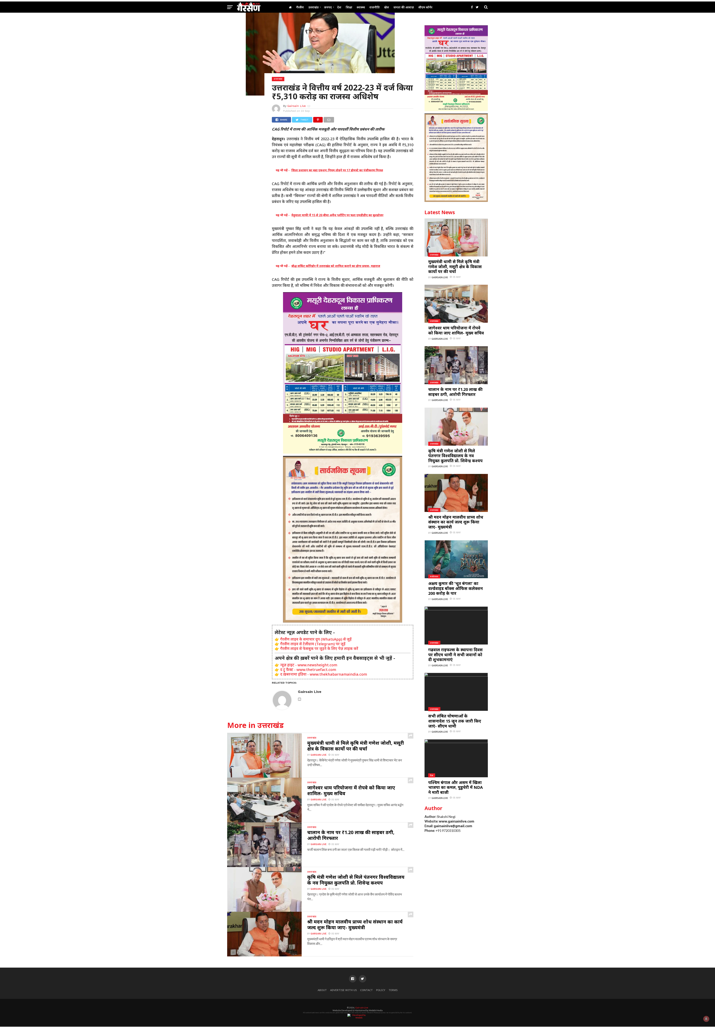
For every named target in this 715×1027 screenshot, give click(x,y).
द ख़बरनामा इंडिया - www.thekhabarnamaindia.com (323, 674)
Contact (366, 990)
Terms (393, 990)
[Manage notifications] (706, 1019)
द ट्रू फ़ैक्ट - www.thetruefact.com (308, 669)
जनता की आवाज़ (403, 7)
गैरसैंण (300, 7)
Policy (380, 990)
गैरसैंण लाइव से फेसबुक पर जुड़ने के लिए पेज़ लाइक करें (319, 648)
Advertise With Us (343, 990)
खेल (386, 7)
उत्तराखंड (313, 7)
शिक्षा (349, 7)
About (322, 990)
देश (339, 7)
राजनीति (374, 7)
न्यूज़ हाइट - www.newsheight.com (308, 664)
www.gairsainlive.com (456, 821)
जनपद (328, 7)
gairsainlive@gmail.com (453, 826)
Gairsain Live (296, 106)
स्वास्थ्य (361, 7)
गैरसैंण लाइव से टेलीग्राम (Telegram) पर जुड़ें (312, 643)
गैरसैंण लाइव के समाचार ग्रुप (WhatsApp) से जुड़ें (316, 639)
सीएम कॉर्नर (425, 7)
